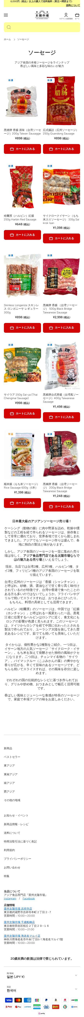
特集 (6, 876)
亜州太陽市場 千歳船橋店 (19, 922)
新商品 (8, 748)
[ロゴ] (42, 14)
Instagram (10, 898)
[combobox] (42, 27)
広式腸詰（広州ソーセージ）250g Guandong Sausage (61, 131)
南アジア (9, 783)
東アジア (9, 765)
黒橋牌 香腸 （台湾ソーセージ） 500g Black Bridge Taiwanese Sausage (60, 309)
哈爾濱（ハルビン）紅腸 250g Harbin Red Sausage (20, 217)
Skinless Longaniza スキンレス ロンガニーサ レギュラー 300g (21, 309)
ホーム (7, 39)
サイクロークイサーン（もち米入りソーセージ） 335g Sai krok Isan (61, 219)
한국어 (11, 990)
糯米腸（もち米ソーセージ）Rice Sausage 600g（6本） (21, 485)
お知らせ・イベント (16, 815)
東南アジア (11, 774)
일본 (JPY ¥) (15, 977)
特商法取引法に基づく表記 (20, 841)
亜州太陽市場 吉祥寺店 (18, 908)
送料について (73, 5)
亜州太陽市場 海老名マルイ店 (22, 936)
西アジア (9, 791)
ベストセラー (12, 757)
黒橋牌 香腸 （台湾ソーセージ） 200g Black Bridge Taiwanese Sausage (60, 487)
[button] (77, 15)
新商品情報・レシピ (16, 824)
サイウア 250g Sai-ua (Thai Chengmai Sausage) (21, 396)
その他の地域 (12, 800)
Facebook (29, 898)
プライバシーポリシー (17, 858)
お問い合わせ (12, 867)
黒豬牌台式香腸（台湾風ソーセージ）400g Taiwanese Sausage (61, 398)
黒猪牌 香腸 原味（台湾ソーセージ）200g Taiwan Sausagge (22, 131)
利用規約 (9, 850)
